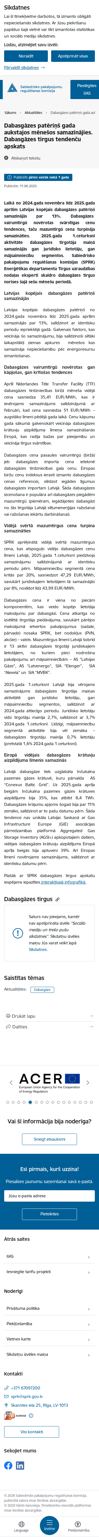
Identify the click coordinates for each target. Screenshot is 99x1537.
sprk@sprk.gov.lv (27, 1396)
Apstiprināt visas (73, 56)
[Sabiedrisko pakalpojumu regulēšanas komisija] (34, 88)
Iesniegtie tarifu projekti (29, 1271)
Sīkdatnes (38, 949)
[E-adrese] (15, 1415)
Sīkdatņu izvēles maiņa (27, 1354)
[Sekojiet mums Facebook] (8, 1465)
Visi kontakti (32, 1431)
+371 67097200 (25, 1388)
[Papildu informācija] (31, 1416)
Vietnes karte (19, 1339)
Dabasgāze (42, 990)
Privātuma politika (23, 1308)
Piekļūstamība (19, 1323)
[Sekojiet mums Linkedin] (20, 1465)
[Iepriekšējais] (11, 1082)
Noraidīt (26, 56)
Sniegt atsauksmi (49, 1139)
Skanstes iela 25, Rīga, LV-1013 (39, 1405)
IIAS (10, 1256)
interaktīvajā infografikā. (63, 882)
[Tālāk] (88, 1082)
